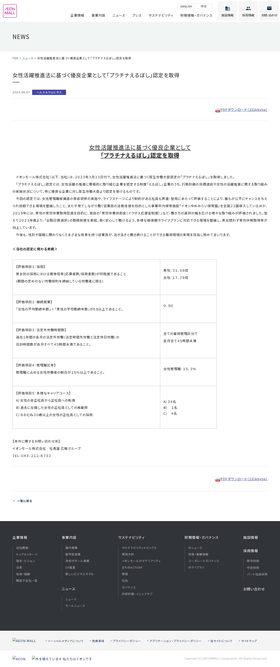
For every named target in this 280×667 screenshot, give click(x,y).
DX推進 (70, 567)
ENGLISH (186, 6)
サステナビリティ (161, 15)
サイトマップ (249, 641)
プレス (137, 15)
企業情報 (77, 15)
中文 (203, 6)
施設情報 (250, 537)
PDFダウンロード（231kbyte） (244, 109)
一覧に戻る (24, 501)
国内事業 (71, 548)
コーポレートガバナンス (203, 561)
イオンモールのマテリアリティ (141, 561)
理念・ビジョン (25, 561)
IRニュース (195, 548)
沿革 (19, 567)
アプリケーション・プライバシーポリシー (175, 641)
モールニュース (75, 606)
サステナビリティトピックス (139, 548)
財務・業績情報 (198, 554)
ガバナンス (129, 587)
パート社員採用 (257, 574)
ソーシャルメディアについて (66, 641)
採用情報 (250, 550)
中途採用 (253, 568)
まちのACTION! (132, 567)
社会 (125, 581)
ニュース (118, 15)
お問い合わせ (254, 589)
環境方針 (128, 554)
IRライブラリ (196, 567)
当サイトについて (221, 641)
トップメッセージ (27, 554)
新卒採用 (253, 561)
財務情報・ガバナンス (196, 15)
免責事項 (98, 641)
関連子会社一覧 (27, 581)
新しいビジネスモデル (79, 574)
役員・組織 (23, 574)
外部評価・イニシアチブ (137, 594)
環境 (125, 574)
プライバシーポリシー (127, 641)
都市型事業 (73, 554)
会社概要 (22, 548)
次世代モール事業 (77, 561)
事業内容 (98, 15)
